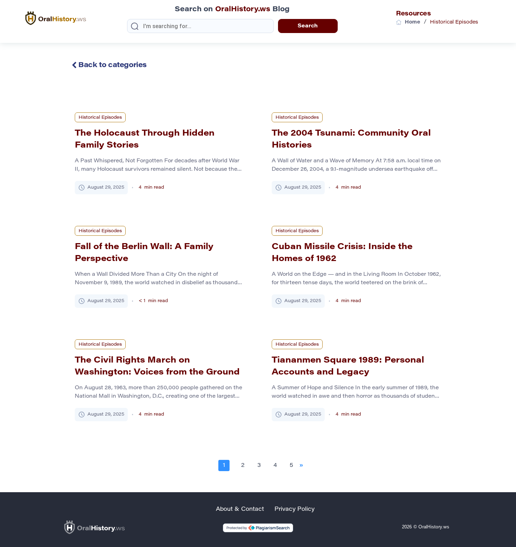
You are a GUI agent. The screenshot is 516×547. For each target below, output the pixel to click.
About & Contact (240, 509)
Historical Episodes (100, 117)
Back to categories (112, 65)
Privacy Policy (294, 509)
